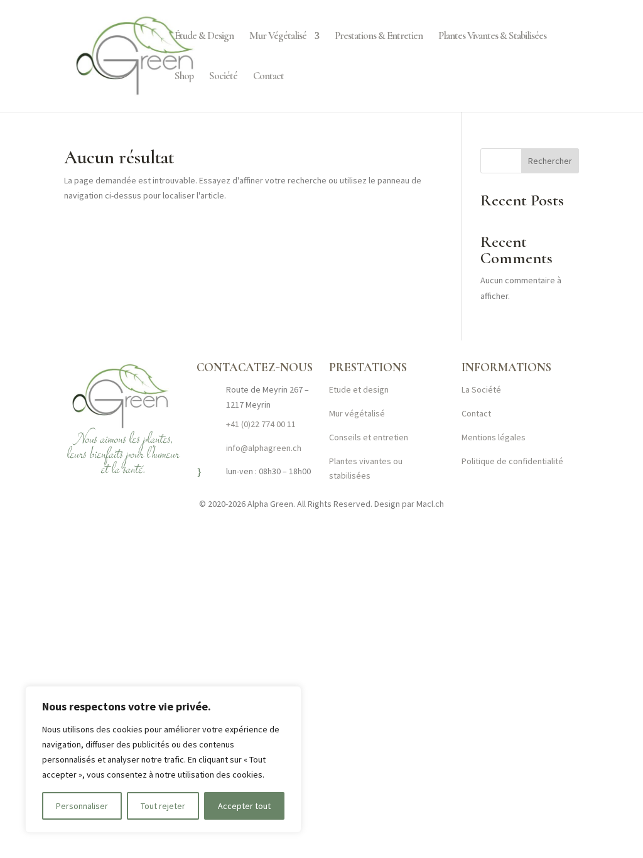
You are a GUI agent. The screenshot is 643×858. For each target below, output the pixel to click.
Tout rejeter (163, 806)
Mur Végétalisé (277, 36)
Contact (268, 77)
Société (223, 77)
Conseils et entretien (368, 437)
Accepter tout (244, 806)
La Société (481, 389)
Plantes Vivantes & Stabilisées (492, 36)
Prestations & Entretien (379, 36)
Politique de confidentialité (512, 461)
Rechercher (550, 160)
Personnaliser (82, 806)
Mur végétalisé (357, 413)
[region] (163, 759)
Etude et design (359, 389)
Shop (184, 77)
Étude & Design (204, 36)
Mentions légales (494, 437)
